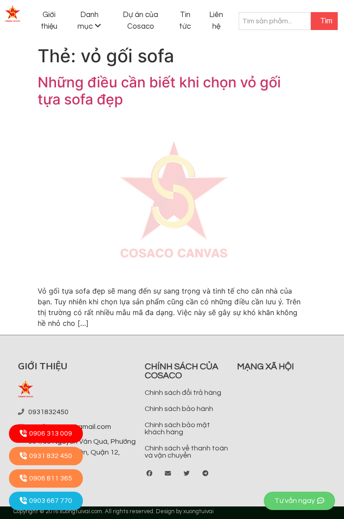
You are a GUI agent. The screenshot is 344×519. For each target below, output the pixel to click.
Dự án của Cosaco (140, 20)
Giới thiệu (49, 20)
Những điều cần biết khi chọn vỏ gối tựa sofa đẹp (159, 91)
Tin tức (185, 20)
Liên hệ (216, 20)
